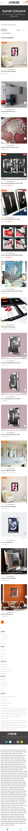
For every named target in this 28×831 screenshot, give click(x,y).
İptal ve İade (3, 673)
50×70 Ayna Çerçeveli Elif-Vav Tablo (10, 219)
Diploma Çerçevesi (5, 634)
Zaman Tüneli (4, 658)
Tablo (2, 641)
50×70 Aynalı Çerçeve (6, 542)
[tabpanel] (14, 59)
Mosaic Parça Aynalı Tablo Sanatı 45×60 (12, 291)
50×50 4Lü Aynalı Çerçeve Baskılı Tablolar (12, 255)
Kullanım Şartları (4, 666)
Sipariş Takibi (3, 654)
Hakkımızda (3, 649)
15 (21, 30)
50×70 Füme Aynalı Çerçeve (8, 71)
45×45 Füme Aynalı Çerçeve (8, 578)
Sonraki (9, 622)
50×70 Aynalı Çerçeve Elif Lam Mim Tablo (12, 183)
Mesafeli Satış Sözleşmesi (6, 669)
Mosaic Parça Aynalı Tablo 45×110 (10, 147)
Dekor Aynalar (4, 643)
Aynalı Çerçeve (4, 637)
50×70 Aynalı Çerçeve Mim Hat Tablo (10, 363)
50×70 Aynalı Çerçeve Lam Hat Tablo (10, 398)
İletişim (2, 651)
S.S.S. (2, 656)
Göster (18, 30)
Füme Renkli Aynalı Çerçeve (8, 327)
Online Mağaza (10, 14)
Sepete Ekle (25, 62)
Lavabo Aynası (4, 639)
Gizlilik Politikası (4, 664)
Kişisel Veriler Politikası (6, 671)
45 (25, 30)
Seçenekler (25, 318)
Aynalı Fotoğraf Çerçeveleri (8, 470)
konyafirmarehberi (14, 746)
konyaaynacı (22, 746)
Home (3, 14)
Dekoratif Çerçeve (20, 14)
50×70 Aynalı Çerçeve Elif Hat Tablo (10, 434)
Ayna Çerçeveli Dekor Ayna (8, 111)
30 (23, 30)
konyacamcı (6, 746)
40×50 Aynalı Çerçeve (7, 614)
